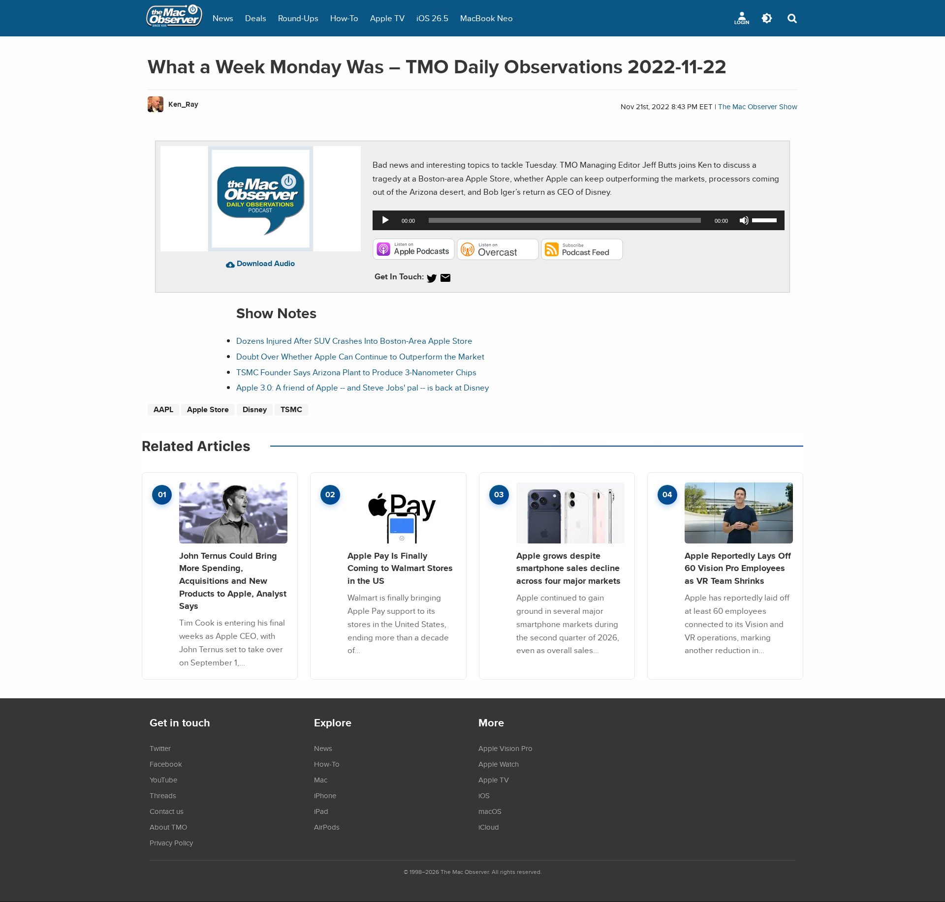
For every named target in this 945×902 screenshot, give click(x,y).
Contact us (167, 811)
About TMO (168, 826)
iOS (484, 795)
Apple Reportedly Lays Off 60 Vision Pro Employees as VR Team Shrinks (738, 568)
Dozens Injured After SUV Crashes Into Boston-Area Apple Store (354, 340)
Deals (255, 18)
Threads (163, 795)
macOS (490, 811)
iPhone (325, 795)
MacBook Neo (486, 18)
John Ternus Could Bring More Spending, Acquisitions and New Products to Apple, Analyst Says (232, 581)
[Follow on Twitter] (432, 278)
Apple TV (387, 18)
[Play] (385, 220)
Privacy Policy (171, 842)
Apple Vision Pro (505, 748)
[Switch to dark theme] (767, 18)
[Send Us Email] (445, 278)
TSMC (291, 409)
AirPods (327, 826)
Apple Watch (498, 763)
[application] (579, 220)
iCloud (488, 826)
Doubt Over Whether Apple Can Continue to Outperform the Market (360, 356)
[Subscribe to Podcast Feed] (582, 257)
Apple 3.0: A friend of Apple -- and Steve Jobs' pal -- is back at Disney (362, 387)
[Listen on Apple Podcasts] (414, 257)
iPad (321, 811)
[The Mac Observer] (174, 18)
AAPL (163, 409)
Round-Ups (298, 18)
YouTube (163, 779)
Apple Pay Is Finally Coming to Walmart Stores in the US (400, 568)
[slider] (766, 219)
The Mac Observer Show (757, 106)
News (223, 18)
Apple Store (208, 409)
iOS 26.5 (432, 18)
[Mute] (744, 220)
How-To (344, 18)
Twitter (160, 748)
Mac (320, 779)
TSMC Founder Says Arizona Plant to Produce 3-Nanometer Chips (356, 372)
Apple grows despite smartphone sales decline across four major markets (568, 568)
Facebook (166, 763)
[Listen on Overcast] (498, 257)
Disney (255, 409)
